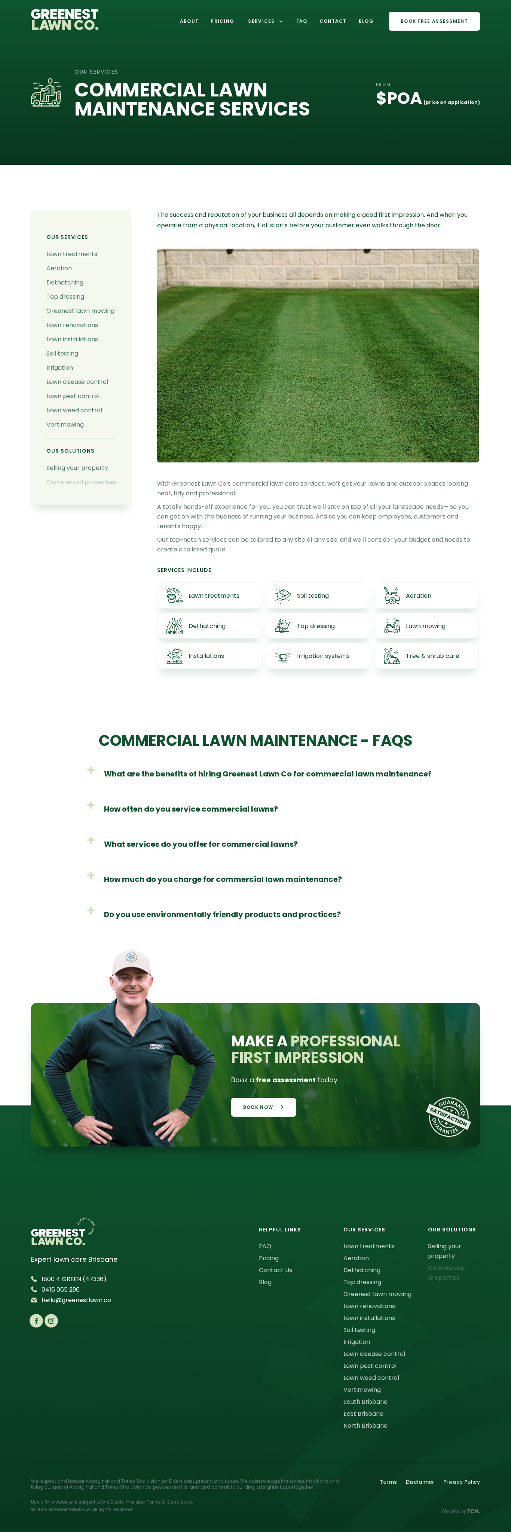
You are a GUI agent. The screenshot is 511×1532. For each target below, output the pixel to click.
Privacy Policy (461, 1482)
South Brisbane (365, 1401)
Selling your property (77, 468)
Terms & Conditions (169, 1502)
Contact (333, 21)
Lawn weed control (74, 410)
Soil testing (62, 353)
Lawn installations (72, 339)
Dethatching (64, 282)
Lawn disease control (77, 382)
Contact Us (275, 1270)
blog (366, 21)
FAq (301, 21)
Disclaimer (420, 1482)
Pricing (222, 21)
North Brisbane (365, 1425)
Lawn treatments (71, 254)
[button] (265, 21)
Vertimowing (65, 424)
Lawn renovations (72, 325)
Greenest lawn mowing (80, 311)
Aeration (59, 268)
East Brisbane (363, 1413)
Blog (265, 1282)
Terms (388, 1482)
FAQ (265, 1246)
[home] (64, 21)
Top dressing (65, 296)
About (189, 21)
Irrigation (59, 367)
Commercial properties (81, 482)
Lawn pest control (73, 396)
